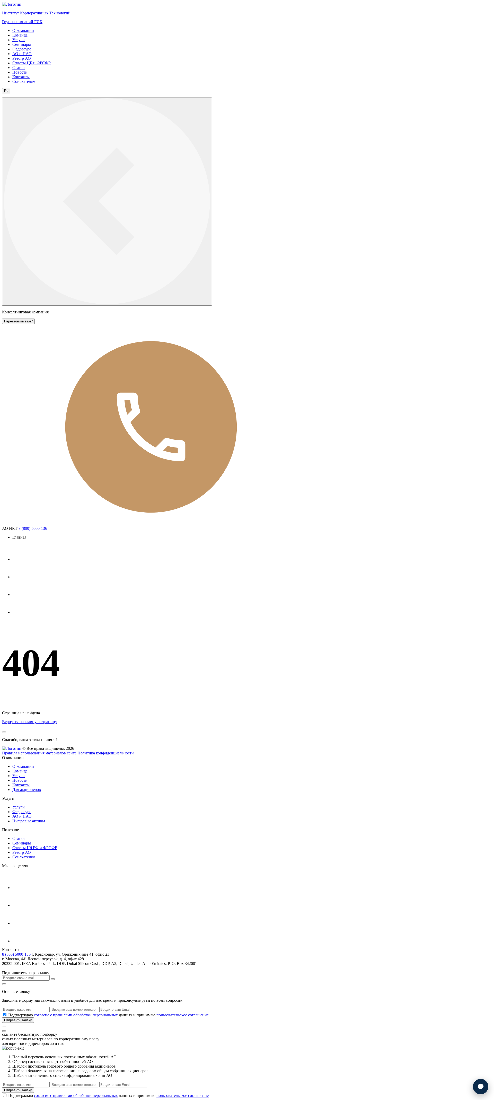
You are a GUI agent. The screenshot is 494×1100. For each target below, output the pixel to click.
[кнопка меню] (107, 202)
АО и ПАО (22, 53)
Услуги (18, 40)
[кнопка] (4, 1026)
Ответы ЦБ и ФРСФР (31, 63)
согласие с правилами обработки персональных (76, 1015)
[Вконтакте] (20, 594)
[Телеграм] (20, 559)
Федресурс (21, 49)
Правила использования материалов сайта (39, 753)
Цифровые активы (28, 821)
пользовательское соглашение (182, 1015)
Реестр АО (21, 58)
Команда (20, 35)
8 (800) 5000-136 (33, 528)
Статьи (18, 67)
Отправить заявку (18, 1020)
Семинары (21, 44)
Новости (20, 72)
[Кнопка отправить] (53, 979)
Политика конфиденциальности (105, 753)
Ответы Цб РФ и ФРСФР (34, 848)
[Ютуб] (20, 577)
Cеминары (21, 843)
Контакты (21, 77)
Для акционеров (26, 789)
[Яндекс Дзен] (20, 612)
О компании (23, 30)
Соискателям (23, 81)
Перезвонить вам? (18, 321)
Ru (6, 91)
